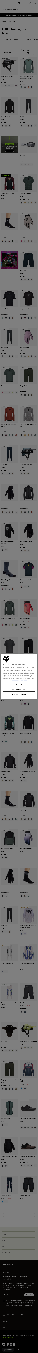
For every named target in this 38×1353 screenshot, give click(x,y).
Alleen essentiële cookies (19, 689)
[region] (19, 676)
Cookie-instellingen (19, 684)
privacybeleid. (23, 679)
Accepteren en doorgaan (19, 694)
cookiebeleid (15, 679)
